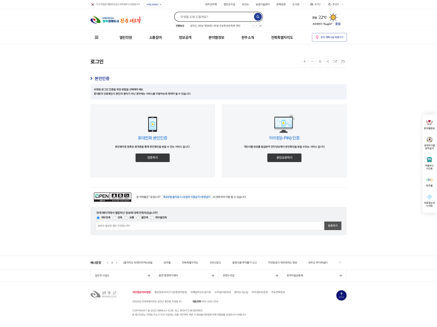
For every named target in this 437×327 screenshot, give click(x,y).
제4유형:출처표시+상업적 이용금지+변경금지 (186, 197)
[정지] (260, 26)
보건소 (245, 4)
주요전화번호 (278, 292)
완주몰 (167, 262)
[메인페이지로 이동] (115, 20)
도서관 (295, 4)
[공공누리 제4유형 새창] (112, 197)
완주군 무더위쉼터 (318, 262)
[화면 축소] (312, 61)
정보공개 (185, 37)
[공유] (327, 61)
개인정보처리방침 (141, 292)
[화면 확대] (304, 61)
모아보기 (152, 4)
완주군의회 (211, 4)
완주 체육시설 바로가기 (332, 37)
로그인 (317, 4)
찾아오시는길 (241, 292)
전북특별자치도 (282, 37)
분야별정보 (216, 37)
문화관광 (281, 4)
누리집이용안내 (223, 292)
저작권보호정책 (259, 292)
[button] (253, 26)
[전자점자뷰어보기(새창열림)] (335, 61)
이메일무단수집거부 (200, 292)
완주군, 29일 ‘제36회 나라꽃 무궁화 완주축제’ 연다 (215, 25)
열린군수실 (229, 4)
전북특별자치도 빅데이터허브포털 (134, 262)
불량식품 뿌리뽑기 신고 (244, 262)
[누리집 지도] (97, 37)
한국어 (336, 4)
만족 (120, 217)
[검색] (258, 17)
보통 (132, 217)
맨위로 (341, 297)
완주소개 (247, 37)
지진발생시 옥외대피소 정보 (282, 262)
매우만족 (106, 217)
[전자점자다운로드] (343, 61)
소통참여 (155, 37)
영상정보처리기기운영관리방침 (170, 292)
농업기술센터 (263, 4)
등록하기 (333, 225)
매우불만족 (161, 217)
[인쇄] (320, 61)
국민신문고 (215, 262)
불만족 (144, 217)
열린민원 (125, 37)
